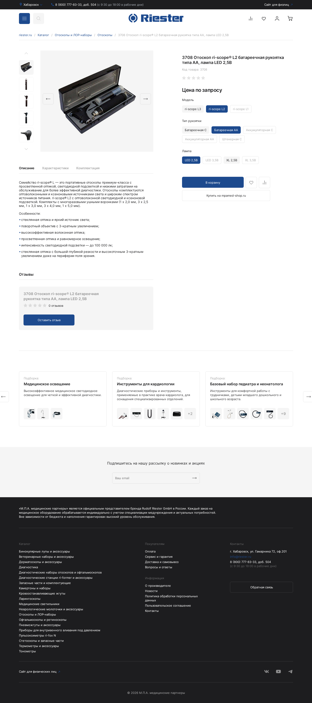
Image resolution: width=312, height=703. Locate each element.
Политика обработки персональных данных (171, 598)
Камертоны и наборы (34, 588)
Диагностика (28, 567)
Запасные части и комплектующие (45, 583)
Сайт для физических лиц (37, 671)
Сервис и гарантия (158, 556)
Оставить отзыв (49, 320)
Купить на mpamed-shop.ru (226, 195)
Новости (151, 591)
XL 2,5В (231, 160)
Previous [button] (48, 98)
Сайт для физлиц (276, 4)
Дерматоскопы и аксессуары (40, 562)
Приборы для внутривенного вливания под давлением (59, 630)
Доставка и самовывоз (161, 562)
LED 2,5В (191, 160)
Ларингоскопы (29, 598)
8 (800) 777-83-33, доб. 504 (99, 4)
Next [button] (145, 98)
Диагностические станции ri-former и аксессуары (56, 577)
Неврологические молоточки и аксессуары (51, 609)
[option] (96, 101)
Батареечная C (195, 130)
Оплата (150, 551)
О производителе (158, 585)
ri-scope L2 (217, 109)
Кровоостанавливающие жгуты (42, 593)
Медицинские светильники (39, 604)
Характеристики (55, 168)
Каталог (43, 35)
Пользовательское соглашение (168, 605)
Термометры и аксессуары (39, 646)
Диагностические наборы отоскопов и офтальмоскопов (60, 572)
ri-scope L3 (193, 109)
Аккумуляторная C (259, 130)
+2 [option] (190, 413)
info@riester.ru (240, 556)
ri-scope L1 (241, 109)
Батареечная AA (226, 130)
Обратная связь (261, 587)
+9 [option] (283, 413)
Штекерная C (232, 139)
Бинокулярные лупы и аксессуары (44, 551)
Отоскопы (105, 35)
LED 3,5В (212, 160)
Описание (26, 168)
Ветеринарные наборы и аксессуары (46, 556)
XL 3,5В (250, 160)
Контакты (152, 611)
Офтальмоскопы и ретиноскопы (42, 619)
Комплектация (88, 168)
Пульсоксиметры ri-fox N (37, 635)
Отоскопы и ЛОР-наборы (73, 35)
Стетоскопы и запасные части (41, 640)
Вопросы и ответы (158, 567)
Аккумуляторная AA (199, 139)
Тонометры (27, 651)
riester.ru (25, 35)
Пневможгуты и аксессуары (40, 625)
